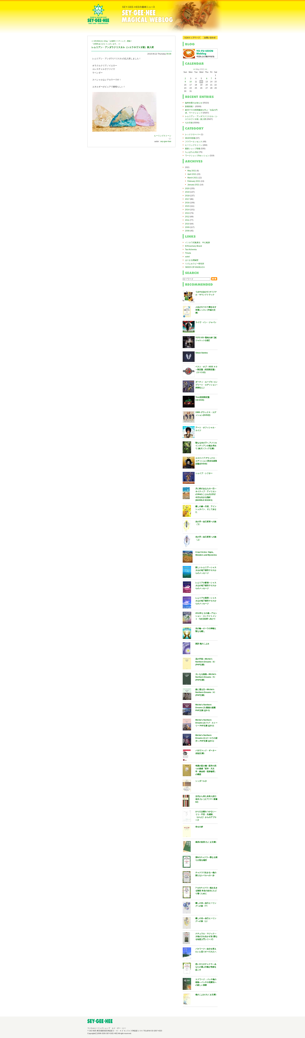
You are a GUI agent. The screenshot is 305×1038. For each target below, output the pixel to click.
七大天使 (189, 123)
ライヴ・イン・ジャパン (205, 322)
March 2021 (192, 178)
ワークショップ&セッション (197, 155)
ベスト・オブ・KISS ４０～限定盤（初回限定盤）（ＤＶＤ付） (206, 369)
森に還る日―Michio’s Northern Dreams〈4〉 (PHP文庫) (205, 692)
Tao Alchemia (191, 249)
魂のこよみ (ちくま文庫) (205, 994)
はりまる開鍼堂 (191, 260)
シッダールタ (201, 781)
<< (194, 69)
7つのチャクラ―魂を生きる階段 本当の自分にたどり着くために (206, 891)
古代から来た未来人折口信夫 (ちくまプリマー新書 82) (206, 799)
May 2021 (191, 171)
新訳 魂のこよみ (202, 644)
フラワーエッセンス (193, 141)
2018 (187, 196)
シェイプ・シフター (204, 473)
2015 (187, 206)
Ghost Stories (201, 353)
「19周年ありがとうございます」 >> (106, 44)
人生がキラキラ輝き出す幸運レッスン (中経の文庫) (205, 310)
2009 (187, 227)
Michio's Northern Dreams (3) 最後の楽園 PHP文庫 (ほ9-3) (205, 708)
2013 (187, 213)
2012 (187, 217)
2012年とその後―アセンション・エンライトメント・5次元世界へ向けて (206, 616)
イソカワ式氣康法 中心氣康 (197, 242)
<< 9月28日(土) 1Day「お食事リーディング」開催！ (112, 41)
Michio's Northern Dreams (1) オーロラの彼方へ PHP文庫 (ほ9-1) (206, 738)
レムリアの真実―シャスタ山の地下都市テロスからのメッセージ (205, 601)
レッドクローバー (192, 134)
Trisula (188, 253)
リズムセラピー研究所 (194, 264)
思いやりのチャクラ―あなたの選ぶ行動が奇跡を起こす (205, 967)
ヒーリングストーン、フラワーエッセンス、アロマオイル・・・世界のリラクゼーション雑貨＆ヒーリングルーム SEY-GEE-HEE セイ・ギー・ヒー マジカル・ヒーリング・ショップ (98, 16)
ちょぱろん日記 (191, 152)
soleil (187, 257)
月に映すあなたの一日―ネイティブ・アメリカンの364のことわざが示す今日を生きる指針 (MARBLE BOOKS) (205, 494)
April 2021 (191, 174)
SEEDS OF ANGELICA (195, 267)
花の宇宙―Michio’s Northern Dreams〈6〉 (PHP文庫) (205, 662)
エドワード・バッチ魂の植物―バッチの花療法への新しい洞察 (205, 982)
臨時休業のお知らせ (193, 103)
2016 (187, 203)
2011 (187, 220)
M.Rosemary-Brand (193, 246)
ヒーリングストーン (162, 136)
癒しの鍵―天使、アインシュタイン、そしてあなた (205, 509)
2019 (187, 192)
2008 (187, 231)
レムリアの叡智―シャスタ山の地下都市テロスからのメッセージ (205, 585)
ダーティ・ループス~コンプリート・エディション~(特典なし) (206, 385)
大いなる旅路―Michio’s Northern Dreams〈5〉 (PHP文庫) (205, 677)
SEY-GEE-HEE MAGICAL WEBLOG (163, 16)
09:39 (168, 54)
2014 (187, 210)
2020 (187, 188)
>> (206, 69)
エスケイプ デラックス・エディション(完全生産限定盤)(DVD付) (206, 461)
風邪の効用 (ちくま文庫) (205, 842)
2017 (187, 199)
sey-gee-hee (165, 141)
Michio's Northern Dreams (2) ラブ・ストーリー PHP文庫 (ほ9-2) (206, 723)
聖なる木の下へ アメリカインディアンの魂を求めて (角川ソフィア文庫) (206, 446)
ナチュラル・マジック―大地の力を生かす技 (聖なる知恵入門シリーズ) (206, 936)
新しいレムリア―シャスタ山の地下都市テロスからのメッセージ (205, 570)
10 (191, 82)
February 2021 (193, 181)
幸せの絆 (199, 827)
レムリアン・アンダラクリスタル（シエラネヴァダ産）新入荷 (123, 47)
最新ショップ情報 (192, 148)
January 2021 (193, 185)
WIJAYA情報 (190, 138)
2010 (187, 224)
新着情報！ (190, 106)
